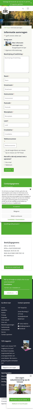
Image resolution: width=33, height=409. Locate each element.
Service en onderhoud (12, 267)
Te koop (3, 315)
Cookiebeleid (11, 219)
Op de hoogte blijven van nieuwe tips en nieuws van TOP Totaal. (15, 151)
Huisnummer (9, 94)
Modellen (4, 310)
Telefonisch (8, 165)
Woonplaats (8, 112)
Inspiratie (4, 317)
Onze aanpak (5, 320)
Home (3, 308)
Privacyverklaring (19, 219)
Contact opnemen (6, 334)
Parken (3, 312)
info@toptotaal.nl (25, 326)
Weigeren (16, 211)
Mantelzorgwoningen (7, 325)
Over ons (4, 322)
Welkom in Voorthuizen (20, 404)
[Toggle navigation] (27, 8)
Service (3, 332)
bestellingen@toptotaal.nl (11, 224)
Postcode (7, 103)
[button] (30, 189)
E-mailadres (8, 130)
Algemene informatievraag (13, 50)
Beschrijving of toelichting (13, 54)
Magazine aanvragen (9, 367)
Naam (6, 76)
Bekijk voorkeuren (16, 216)
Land (6, 121)
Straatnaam (8, 85)
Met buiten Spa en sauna (19, 400)
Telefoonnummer (10, 140)
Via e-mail (8, 162)
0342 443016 (24, 324)
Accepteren (16, 206)
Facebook (22, 328)
